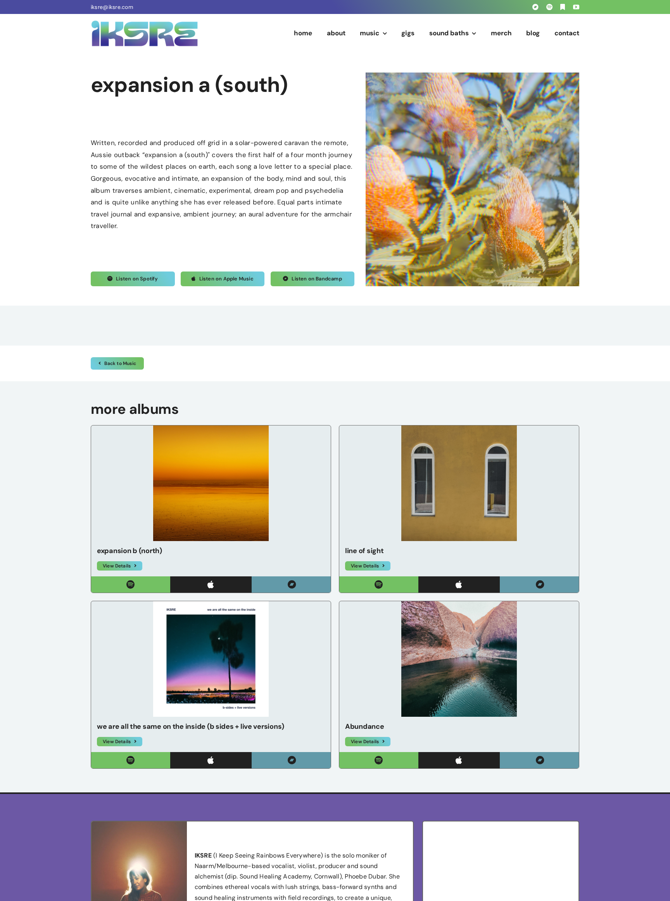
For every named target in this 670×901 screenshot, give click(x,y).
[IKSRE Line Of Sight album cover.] (459, 428)
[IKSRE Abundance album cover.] (459, 604)
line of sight (364, 550)
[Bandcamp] (535, 7)
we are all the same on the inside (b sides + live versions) (190, 726)
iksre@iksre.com (112, 6)
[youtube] (576, 7)
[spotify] (549, 7)
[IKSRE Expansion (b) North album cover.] (211, 428)
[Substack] (562, 7)
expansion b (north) (129, 550)
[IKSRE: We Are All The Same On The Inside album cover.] (211, 604)
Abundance (364, 726)
